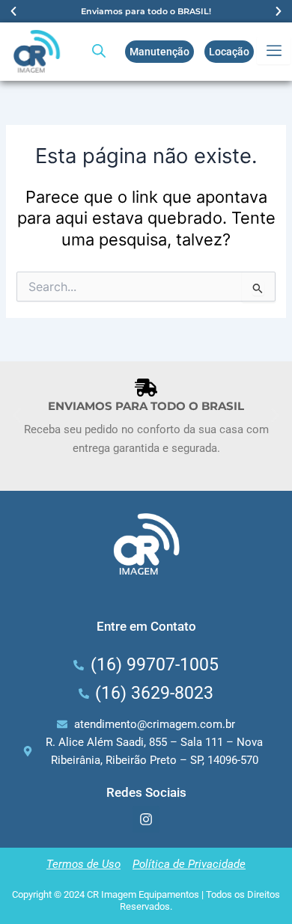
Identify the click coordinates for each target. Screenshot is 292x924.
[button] (13, 11)
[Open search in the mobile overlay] (98, 51)
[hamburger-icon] (274, 51)
